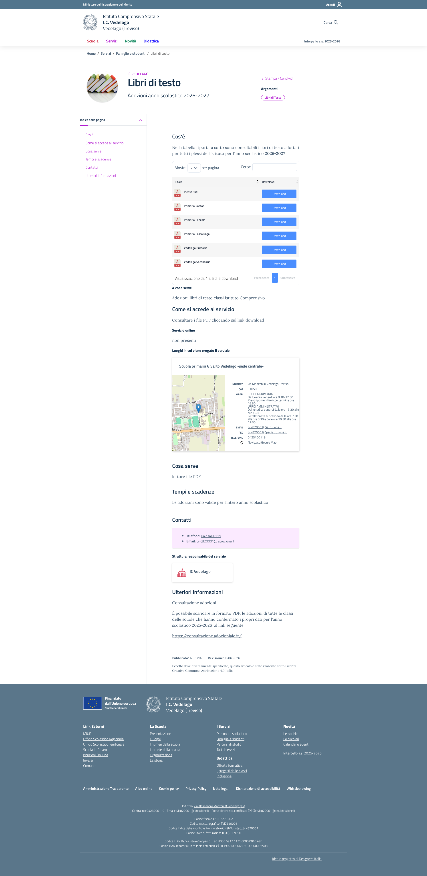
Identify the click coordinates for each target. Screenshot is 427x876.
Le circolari (291, 739)
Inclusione (224, 776)
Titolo (178, 182)
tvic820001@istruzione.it (265, 427)
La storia (156, 760)
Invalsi (88, 760)
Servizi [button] (111, 41)
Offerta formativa (229, 765)
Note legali (221, 788)
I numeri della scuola (165, 744)
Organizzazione (161, 755)
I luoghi (155, 739)
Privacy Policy (195, 788)
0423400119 (257, 437)
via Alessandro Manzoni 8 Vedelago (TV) (219, 806)
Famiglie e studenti (230, 739)
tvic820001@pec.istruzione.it (267, 432)
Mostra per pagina (197, 168)
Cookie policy (169, 788)
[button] (113, 120)
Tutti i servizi (226, 749)
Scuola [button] (93, 41)
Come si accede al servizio (104, 143)
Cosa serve (93, 151)
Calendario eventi (296, 744)
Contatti (91, 167)
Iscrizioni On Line (95, 755)
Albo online (143, 788)
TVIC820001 (229, 823)
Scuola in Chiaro (95, 749)
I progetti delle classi (232, 770)
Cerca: (246, 167)
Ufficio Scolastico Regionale (103, 739)
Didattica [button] (151, 41)
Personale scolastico (232, 733)
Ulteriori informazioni (100, 175)
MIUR (87, 733)
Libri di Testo (273, 97)
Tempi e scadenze (98, 159)
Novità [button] (130, 41)
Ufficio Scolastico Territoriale (103, 744)
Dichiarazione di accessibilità (258, 788)
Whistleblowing (299, 788)
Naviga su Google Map (262, 442)
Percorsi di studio (229, 744)
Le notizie (290, 733)
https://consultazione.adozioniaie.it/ (207, 635)
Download (268, 182)
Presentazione (160, 733)
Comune (89, 765)
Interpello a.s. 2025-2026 (322, 41)
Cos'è (89, 134)
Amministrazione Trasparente (106, 788)
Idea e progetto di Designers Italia (297, 858)
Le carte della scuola (165, 749)
